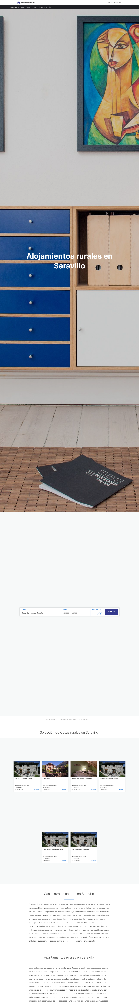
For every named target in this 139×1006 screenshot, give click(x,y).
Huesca (41, 7)
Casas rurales (25, 7)
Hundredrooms (14, 7)
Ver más (35, 789)
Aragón (34, 7)
